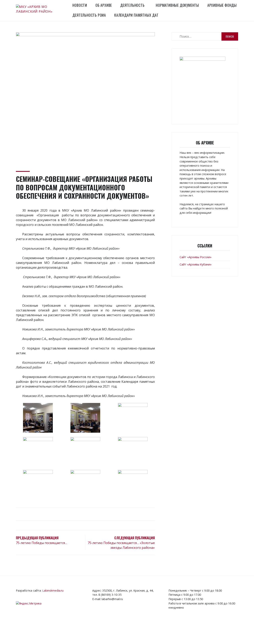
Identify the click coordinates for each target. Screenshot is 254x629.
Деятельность (132, 5)
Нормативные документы (177, 5)
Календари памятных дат (136, 15)
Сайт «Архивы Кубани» (196, 264)
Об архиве (103, 5)
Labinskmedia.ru (53, 590)
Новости (79, 5)
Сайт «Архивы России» (196, 257)
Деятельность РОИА (89, 15)
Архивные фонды (222, 5)
